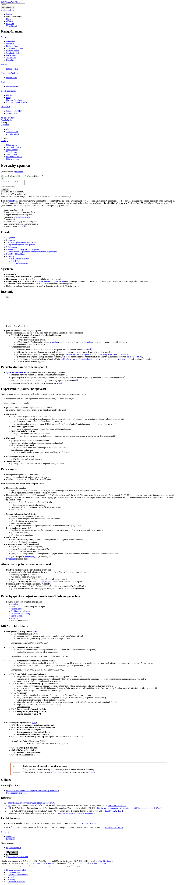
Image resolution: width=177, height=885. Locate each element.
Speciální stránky (13, 53)
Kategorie (5, 832)
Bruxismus (11, 559)
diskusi (92, 772)
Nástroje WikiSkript (14, 100)
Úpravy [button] (4, 122)
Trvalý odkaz (11, 154)
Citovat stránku (12, 159)
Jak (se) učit (11, 58)
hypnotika (54, 342)
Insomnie (19, 172)
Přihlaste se (6, 7)
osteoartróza (70, 354)
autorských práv (83, 863)
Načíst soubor (11, 55)
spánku (12, 201)
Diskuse (9, 19)
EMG (62, 281)
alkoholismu (16, 609)
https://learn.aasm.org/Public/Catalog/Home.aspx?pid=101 (31, 803)
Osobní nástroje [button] (7, 10)
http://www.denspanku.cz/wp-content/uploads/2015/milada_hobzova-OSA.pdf (129, 808)
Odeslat (5, 189)
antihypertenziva (121, 359)
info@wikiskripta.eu (104, 861)
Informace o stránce (14, 157)
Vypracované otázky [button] (9, 73)
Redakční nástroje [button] (8, 91)
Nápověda (10, 41)
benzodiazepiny (85, 342)
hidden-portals (12, 69)
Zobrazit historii (12, 134)
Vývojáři (11, 877)
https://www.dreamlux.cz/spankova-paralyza (76, 813)
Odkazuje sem (12, 145)
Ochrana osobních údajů (16, 870)
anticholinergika (30, 556)
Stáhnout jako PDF (14, 111)
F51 (35, 631)
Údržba (9, 95)
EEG (41, 281)
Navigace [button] (5, 37)
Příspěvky (10, 21)
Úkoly (8, 97)
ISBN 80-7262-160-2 (114, 811)
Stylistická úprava (13, 848)
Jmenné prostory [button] (8, 118)
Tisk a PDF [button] (5, 107)
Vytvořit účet (11, 26)
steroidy (75, 359)
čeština (9, 14)
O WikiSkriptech (15, 872)
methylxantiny (101, 359)
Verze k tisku (11, 113)
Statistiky (11, 879)
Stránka (4, 120)
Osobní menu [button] (6, 82)
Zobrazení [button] (5, 125)
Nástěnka (10, 44)
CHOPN (79, 354)
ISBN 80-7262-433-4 (117, 806)
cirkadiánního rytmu (21, 217)
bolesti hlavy (102, 354)
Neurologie (10, 836)
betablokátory (65, 359)
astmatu (14, 618)
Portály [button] (4, 64)
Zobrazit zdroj (12, 131)
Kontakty (10, 60)
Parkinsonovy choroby (20, 611)
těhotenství (46, 581)
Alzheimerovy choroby (20, 613)
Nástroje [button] (4, 138)
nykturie (87, 354)
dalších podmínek (99, 863)
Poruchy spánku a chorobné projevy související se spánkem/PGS (32, 790)
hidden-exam (11, 78)
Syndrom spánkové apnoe (17, 372)
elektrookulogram (51, 281)
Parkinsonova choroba (117, 354)
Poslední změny (12, 51)
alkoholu (130, 357)
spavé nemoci (17, 616)
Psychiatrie (10, 839)
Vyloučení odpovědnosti (18, 875)
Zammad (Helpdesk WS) (16, 102)
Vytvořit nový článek (14, 48)
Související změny (13, 147)
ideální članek (58, 772)
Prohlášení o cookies (16, 882)
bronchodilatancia (86, 359)
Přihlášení (10, 24)
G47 (34, 723)
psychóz (14, 604)
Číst (7, 129)
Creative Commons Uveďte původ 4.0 (40, 863)
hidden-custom (12, 86)
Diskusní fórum (12, 46)
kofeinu (139, 357)
